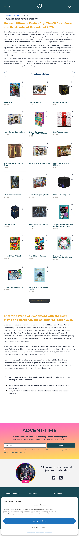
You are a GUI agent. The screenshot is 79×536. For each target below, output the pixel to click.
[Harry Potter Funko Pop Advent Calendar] (15, 119)
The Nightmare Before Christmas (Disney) (63, 225)
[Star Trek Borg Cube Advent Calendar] (64, 182)
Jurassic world (35, 102)
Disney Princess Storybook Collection (38, 133)
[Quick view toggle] (22, 86)
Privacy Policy (40, 532)
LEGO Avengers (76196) (39, 195)
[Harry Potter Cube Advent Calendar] (64, 90)
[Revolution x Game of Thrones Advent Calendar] (39, 212)
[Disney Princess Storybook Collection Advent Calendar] (39, 119)
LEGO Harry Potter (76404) (61, 164)
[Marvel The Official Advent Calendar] (15, 243)
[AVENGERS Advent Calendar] (15, 90)
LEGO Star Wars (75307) (14, 287)
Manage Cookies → (39, 527)
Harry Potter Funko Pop (14, 132)
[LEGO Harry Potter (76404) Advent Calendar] (64, 151)
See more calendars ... (39, 301)
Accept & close (39, 521)
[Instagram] (61, 478)
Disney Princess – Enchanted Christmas (62, 257)
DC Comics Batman (12, 195)
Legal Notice (48, 532)
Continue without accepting (13, 501)
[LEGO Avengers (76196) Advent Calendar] (39, 182)
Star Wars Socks (60, 132)
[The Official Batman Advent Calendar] (39, 243)
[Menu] (5, 7)
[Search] (9, 7)
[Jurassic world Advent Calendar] (39, 90)
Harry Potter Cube (61, 102)
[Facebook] (53, 478)
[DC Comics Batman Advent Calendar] (15, 182)
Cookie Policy (31, 532)
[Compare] (74, 7)
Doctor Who (9, 225)
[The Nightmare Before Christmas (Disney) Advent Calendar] (64, 212)
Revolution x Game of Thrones (38, 225)
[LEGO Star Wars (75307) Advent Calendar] (15, 275)
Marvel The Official (12, 256)
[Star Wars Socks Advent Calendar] (64, 119)
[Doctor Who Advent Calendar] (15, 212)
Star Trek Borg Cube (62, 195)
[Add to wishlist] (22, 82)
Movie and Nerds (15, 15)
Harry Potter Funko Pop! (39, 163)
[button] (39, 378)
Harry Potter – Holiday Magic (38, 288)
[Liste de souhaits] (69, 6)
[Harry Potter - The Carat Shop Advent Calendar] (15, 151)
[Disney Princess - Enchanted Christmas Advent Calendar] (64, 243)
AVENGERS (8, 102)
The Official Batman (37, 256)
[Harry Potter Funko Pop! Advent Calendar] (39, 151)
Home (6, 15)
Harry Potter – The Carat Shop (14, 164)
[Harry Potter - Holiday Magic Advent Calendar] (39, 275)
